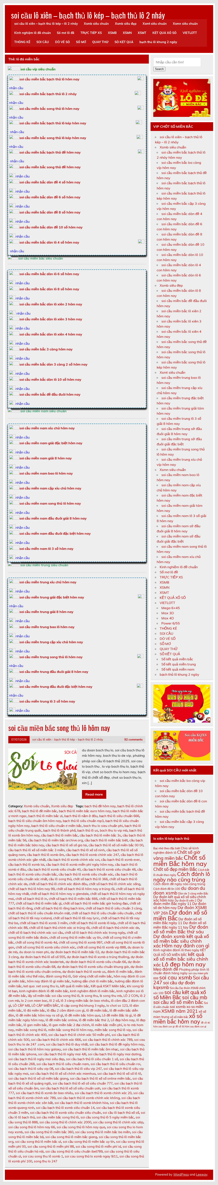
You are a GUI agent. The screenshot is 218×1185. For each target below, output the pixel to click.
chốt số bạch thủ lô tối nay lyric (76, 918)
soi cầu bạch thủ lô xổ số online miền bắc (100, 1078)
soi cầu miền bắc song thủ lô (57, 1117)
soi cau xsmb (175, 977)
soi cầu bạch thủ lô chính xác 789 (107, 1040)
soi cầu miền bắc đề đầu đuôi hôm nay (49, 394)
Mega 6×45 (170, 608)
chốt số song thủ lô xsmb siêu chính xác (45, 947)
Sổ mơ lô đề (65, 33)
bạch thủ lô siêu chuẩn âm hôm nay (34, 821)
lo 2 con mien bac (34, 1001)
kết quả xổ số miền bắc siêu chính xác (180, 959)
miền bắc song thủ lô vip (113, 1030)
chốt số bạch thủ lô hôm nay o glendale (59, 894)
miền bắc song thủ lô (31, 1030)
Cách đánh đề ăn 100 (166, 888)
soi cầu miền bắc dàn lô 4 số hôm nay (49, 242)
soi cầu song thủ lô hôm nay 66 (31, 1127)
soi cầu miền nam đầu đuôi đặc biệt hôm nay (55, 533)
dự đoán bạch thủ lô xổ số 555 (42, 957)
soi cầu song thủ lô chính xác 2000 (65, 1122)
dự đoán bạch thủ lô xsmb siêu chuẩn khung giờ (93, 967)
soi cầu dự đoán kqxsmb (174, 985)
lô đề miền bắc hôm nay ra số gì (39, 1015)
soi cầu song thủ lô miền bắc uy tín (88, 1142)
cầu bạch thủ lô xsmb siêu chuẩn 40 (54, 869)
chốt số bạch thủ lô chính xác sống (114, 884)
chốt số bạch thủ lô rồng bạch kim (59, 908)
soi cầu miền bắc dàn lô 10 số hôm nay (50, 379)
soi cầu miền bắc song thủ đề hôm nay (50, 167)
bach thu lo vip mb (114, 830)
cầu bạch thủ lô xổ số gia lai (66, 845)
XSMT (142, 33)
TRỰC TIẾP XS (91, 33)
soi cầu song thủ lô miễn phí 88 (50, 1146)
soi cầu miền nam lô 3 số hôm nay (46, 548)
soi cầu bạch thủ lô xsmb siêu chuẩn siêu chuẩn (65, 1113)
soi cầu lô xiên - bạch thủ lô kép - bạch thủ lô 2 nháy (67, 739)
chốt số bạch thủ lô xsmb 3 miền (43, 923)
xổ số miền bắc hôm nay (177, 1018)
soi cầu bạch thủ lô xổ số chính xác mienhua (63, 1074)
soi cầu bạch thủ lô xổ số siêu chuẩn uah (70, 1088)
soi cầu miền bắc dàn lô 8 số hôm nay (49, 289)
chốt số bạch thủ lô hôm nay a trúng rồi (85, 889)
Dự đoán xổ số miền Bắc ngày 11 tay (179, 925)
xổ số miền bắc (179, 1017)
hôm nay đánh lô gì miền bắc (48, 981)
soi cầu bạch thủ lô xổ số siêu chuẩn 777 (83, 1083)
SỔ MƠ (81, 42)
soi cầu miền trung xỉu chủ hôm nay (47, 582)
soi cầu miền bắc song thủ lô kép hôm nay (52, 138)
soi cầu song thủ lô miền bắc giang (71, 1137)
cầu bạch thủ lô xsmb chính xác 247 (92, 855)
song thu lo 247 (45, 1161)
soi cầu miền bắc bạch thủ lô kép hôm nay (52, 123)
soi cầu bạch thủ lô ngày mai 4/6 (62, 1054)
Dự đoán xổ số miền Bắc (180, 915)
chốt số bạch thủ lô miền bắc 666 (73, 899)
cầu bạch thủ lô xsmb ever (120, 860)
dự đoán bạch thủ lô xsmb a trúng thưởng (98, 957)
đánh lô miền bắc (120, 972)
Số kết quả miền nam (177, 669)
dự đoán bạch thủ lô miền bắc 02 (74, 952)
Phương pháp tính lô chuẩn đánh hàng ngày (181, 971)
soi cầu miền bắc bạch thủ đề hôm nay (50, 152)
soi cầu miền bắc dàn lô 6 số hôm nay (49, 274)
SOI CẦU (42, 42)
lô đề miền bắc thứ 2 (94, 1020)
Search (159, 69)
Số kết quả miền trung (178, 664)
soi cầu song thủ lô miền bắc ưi (38, 1142)
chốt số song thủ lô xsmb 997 (80, 942)
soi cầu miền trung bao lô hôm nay (47, 627)
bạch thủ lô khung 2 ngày (158, 42)
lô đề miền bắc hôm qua (82, 1015)
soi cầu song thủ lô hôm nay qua (81, 1127)
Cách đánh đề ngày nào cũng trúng (179, 884)
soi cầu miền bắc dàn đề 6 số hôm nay (49, 197)
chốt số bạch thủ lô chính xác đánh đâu (58, 884)
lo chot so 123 (117, 1005)
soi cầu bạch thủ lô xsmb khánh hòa (81, 1103)
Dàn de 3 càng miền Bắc (193, 893)
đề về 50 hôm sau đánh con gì (190, 1026)
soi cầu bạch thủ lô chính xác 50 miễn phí (79, 1035)
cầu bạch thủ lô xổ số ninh (85, 850)
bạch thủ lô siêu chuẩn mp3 (83, 821)
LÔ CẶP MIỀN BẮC (45, 1005)
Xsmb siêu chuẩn (96, 24)
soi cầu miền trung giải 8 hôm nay (46, 612)
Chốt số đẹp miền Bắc (175, 869)
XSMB (112, 33)
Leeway (201, 1174)
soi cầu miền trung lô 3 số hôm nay (47, 701)
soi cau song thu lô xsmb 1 (43, 1156)
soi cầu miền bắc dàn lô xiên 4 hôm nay (50, 334)
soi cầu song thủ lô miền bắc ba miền (102, 1132)
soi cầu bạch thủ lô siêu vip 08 (30, 1069)
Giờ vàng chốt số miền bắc (92, 976)
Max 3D (167, 613)
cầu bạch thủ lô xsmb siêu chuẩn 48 (109, 869)
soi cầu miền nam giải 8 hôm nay (45, 458)
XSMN (127, 33)
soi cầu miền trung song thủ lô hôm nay (51, 657)
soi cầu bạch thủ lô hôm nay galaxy (34, 1049)
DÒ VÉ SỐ (62, 42)
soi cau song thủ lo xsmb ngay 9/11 (91, 1156)
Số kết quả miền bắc (177, 659)
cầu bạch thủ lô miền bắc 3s (100, 835)
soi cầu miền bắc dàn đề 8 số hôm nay (49, 212)
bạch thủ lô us (87, 830)
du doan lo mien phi (34, 952)
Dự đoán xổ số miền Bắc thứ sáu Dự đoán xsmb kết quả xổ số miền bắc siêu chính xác (181, 936)
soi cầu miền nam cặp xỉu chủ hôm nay (50, 488)
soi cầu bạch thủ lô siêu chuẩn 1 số (92, 1059)
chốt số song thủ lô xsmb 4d (36, 942)
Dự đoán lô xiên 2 (185, 900)
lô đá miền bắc (34, 1010)
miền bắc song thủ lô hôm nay (70, 1030)
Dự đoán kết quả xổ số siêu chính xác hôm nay (179, 898)
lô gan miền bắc (35, 1025)
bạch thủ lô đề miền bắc (39, 811)
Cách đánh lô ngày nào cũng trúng (181, 877)
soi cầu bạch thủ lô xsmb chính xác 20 (103, 1093)
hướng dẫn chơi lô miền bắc (92, 981)
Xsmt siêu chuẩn (155, 24)
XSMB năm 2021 (179, 1011)
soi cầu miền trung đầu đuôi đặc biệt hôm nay (55, 686)
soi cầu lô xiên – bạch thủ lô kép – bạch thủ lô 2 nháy (88, 15)
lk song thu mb (111, 996)
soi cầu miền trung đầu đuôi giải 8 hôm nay (53, 671)
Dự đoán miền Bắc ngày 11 (177, 902)
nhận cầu (16, 88)
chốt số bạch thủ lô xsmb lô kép (92, 923)
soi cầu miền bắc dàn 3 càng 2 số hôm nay (53, 364)
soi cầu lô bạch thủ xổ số (121, 1113)
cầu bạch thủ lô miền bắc (59, 835)
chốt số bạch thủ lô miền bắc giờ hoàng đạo (95, 903)
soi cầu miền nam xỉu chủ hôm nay (47, 428)
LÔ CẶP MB (21, 1005)
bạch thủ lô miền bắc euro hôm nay (85, 811)
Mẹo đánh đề (165, 969)
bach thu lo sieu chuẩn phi (103, 826)
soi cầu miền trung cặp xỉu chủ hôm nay (51, 642)
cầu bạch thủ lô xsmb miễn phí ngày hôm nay (79, 865)
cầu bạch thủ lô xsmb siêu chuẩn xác (86, 874)
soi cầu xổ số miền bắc (178, 1002)
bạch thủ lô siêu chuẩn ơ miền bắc (56, 826)
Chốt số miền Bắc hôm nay (180, 860)
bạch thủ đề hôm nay (100, 806)
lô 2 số (54, 1001)
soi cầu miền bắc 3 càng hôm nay (46, 349)
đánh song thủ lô (58, 976)
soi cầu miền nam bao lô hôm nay (46, 473)
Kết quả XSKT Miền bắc (108, 986)
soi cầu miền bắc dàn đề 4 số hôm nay (49, 182)
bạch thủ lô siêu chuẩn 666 (119, 816)
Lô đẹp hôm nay (123, 1020)
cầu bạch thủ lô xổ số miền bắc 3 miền (36, 850)
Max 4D (167, 618)
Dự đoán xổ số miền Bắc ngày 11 (177, 921)
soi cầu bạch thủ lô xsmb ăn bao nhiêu (44, 1093)
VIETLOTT (190, 33)
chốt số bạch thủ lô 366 (90, 879)
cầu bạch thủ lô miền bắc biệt (106, 840)
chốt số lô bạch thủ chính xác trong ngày (95, 933)
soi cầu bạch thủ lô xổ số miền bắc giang (38, 1078)
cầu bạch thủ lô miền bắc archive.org (55, 840)
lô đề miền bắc (97, 1010)
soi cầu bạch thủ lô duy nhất (67, 1044)
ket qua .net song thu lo (41, 986)
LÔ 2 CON (130, 996)
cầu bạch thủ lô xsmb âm (45, 855)
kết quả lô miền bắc (74, 986)
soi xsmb (178, 1006)
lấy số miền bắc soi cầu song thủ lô (54, 996)
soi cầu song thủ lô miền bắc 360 (48, 1132)
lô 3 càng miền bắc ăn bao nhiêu (85, 1001)
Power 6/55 (170, 623)
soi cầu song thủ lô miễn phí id (98, 1146)
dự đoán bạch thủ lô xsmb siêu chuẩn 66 (96, 962)
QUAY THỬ (100, 42)
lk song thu (89, 996)
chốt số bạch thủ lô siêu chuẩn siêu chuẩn (102, 913)
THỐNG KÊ (22, 42)
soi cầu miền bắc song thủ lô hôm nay (49, 108)
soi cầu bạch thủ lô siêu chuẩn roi (115, 1064)
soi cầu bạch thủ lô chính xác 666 (56, 1040)
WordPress (181, 1174)
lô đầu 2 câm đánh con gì (66, 1010)
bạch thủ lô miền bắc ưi (45, 816)
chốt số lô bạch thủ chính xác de (115, 928)
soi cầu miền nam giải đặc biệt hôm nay (50, 443)
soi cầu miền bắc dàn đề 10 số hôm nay (51, 227)
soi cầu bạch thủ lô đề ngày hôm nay (116, 1044)
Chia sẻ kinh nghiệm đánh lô (176, 850)
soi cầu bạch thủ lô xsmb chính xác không (88, 1098)
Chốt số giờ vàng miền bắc (176, 855)
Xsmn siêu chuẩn (185, 24)
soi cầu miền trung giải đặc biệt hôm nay (51, 597)
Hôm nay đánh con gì (185, 945)
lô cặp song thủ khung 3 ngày (83, 1005)
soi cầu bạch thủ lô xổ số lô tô (119, 1074)
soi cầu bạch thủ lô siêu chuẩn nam (62, 1064)
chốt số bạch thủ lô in (31, 899)
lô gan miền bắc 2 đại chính (69, 1025)
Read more (94, 794)
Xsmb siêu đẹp (125, 24)
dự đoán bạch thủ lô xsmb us (84, 972)
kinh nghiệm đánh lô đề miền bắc (43, 991)
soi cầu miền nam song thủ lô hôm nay (50, 503)
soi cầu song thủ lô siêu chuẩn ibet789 (74, 1151)
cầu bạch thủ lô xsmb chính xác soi (73, 860)
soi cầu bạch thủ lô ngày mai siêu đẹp (36, 1059)
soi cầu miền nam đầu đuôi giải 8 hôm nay (53, 518)
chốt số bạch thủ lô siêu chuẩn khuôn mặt (39, 913)
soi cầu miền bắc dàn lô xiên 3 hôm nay (50, 319)
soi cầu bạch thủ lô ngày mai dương (114, 1054)
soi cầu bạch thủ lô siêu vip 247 (78, 1069)
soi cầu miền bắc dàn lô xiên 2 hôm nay (50, 304)
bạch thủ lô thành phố (59, 830)
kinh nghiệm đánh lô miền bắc (92, 991)
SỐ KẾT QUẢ (124, 42)
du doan (190, 888)
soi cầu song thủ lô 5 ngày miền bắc (107, 1117)
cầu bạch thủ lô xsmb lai (26, 865)
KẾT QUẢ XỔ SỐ (164, 33)
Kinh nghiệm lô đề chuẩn (32, 33)
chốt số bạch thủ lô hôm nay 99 (31, 889)
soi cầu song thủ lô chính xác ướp (118, 1122)
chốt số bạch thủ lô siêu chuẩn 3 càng (114, 908)
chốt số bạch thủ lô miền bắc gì (39, 903)
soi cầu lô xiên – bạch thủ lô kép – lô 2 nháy (46, 24)
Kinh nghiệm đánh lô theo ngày (176, 950)
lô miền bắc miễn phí (106, 1025)
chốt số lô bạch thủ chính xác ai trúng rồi (59, 928)
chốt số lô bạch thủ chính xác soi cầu (35, 933)
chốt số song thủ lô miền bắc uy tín (75, 937)
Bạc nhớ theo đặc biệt (166, 848)
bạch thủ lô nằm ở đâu (81, 816)
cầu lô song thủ (60, 879)
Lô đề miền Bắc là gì (117, 1015)
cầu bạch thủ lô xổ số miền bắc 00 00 (116, 845)
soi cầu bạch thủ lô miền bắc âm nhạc (90, 1049)
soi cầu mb (194, 997)
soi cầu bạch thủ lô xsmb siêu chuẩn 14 (65, 1108)
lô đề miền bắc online (61, 1020)
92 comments (133, 739)
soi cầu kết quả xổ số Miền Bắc (179, 995)
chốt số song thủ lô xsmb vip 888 (101, 947)
